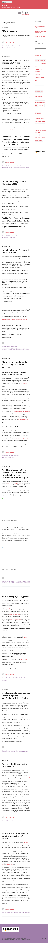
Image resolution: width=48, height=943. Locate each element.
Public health (24, 581)
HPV (36, 86)
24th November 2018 (6, 246)
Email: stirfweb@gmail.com (7, 7)
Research (16, 45)
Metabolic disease (37, 91)
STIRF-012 (14, 702)
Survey (36, 137)
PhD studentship (9, 31)
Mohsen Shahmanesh (10, 42)
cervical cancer (42, 58)
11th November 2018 (6, 358)
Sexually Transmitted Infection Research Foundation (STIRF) (16, 938)
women (27, 349)
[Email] (6, 5)
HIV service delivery (12, 581)
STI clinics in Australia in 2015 (22, 438)
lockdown (39, 86)
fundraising (36, 66)
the (25, 842)
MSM (42, 91)
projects (36, 105)
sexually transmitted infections (24, 167)
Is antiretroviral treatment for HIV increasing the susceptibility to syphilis (40, 26)
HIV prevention (25, 348)
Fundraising (34, 16)
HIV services (19, 581)
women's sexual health (5, 168)
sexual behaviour (4, 582)
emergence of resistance (15, 619)
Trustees (28, 16)
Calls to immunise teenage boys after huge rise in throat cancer (40, 31)
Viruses (25, 582)
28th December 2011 (6, 829)
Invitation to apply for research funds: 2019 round (16, 251)
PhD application (5, 237)
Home (5, 16)
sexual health (40, 121)
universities (43, 137)
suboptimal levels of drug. (23, 442)
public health (41, 105)
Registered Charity (8, 939)
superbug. (25, 383)
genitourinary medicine (16, 348)
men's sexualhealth (12, 167)
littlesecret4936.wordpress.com (40, 23)
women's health (4, 680)
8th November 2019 (6, 56)
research (16, 167)
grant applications (6, 47)
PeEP (43, 93)
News (12, 912)
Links (39, 16)
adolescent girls (5, 348)
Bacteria (4, 455)
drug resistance (37, 63)
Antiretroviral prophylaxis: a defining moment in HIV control (15, 836)
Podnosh (23, 939)
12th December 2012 (6, 466)
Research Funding (16, 16)
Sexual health (13, 455)
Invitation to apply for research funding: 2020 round (16, 61)
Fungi (4, 820)
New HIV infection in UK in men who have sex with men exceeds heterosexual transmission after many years (15, 473)
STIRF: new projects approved (15, 596)
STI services (41, 135)
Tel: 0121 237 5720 (16, 7)
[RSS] (4, 5)
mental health (43, 89)
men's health (8, 455)
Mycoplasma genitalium (7, 457)
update (19, 45)
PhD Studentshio (37, 99)
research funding (37, 118)
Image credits (27, 939)
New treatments (10, 820)
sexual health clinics (8, 349)
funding (4, 167)
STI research (37, 135)
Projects (23, 16)
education (4, 45)
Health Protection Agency (14, 614)
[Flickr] (2, 5)
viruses (24, 349)
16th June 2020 (5, 27)
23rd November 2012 (6, 592)
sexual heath (37, 127)
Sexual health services (17, 582)
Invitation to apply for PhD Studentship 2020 (14, 182)
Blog (43, 16)
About (9, 16)
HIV (7, 167)
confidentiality (37, 60)
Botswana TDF (9, 864)
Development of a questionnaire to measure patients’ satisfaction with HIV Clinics (16, 695)
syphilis (39, 137)
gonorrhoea (37, 74)
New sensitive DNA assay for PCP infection (14, 765)
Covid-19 (41, 60)
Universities (17, 165)
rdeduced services (37, 107)
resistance (13, 457)
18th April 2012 (5, 760)
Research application (38, 113)
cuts (44, 60)
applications (36, 58)
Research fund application (38, 115)
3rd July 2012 (5, 689)
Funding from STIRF (10, 45)
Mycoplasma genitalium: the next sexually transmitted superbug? (14, 364)
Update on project (26, 679)
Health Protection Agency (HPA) (14, 483)
